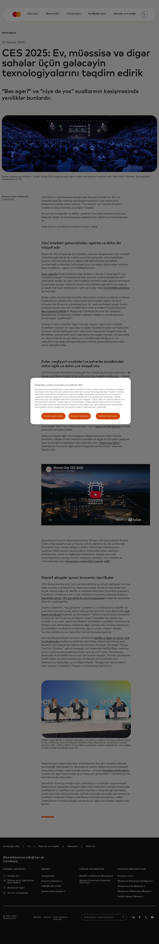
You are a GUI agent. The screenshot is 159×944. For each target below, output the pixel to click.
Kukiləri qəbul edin (53, 416)
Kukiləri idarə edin (108, 416)
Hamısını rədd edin (79, 416)
